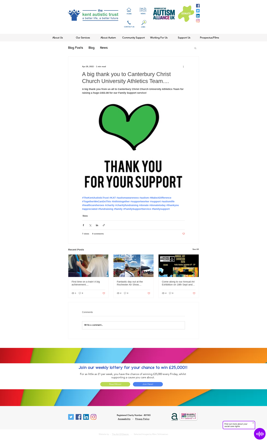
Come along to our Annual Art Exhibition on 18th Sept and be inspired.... (178, 283)
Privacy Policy (142, 419)
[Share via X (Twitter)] (90, 225)
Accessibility (124, 419)
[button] (195, 48)
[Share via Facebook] (83, 225)
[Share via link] (103, 225)
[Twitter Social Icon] (198, 10)
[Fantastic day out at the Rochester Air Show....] (133, 265)
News (104, 48)
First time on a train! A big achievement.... (86, 283)
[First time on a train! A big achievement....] (88, 265)
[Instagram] (198, 20)
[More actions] (183, 66)
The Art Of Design (120, 434)
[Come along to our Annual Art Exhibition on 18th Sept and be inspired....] (179, 265)
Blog (92, 48)
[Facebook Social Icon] (198, 5)
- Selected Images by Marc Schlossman (148, 434)
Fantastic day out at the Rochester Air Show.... (130, 283)
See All (195, 249)
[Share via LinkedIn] (97, 225)
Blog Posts (75, 48)
